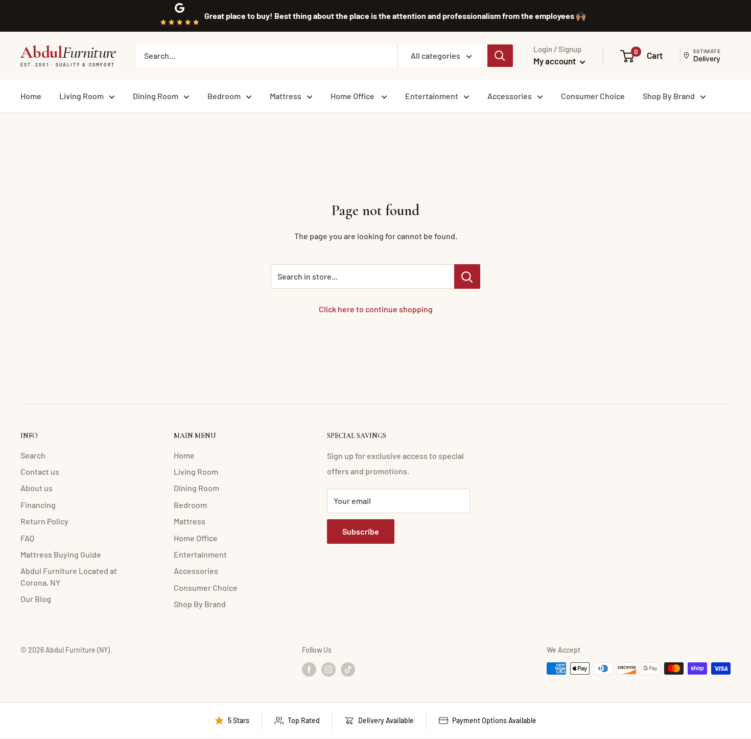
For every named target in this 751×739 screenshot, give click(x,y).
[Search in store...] (467, 276)
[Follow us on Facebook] (309, 669)
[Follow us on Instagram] (328, 669)
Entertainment (431, 96)
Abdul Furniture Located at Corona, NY (68, 576)
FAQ (27, 538)
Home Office (353, 96)
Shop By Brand (669, 96)
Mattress (285, 96)
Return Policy (44, 521)
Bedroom (224, 96)
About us (36, 488)
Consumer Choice (593, 96)
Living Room (81, 96)
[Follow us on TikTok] (348, 669)
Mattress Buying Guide (60, 554)
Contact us (39, 471)
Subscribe (360, 531)
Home (30, 96)
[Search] (500, 55)
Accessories (509, 96)
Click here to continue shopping (376, 309)
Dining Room (155, 96)
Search (32, 455)
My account (555, 61)
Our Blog (35, 599)
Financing (38, 505)
